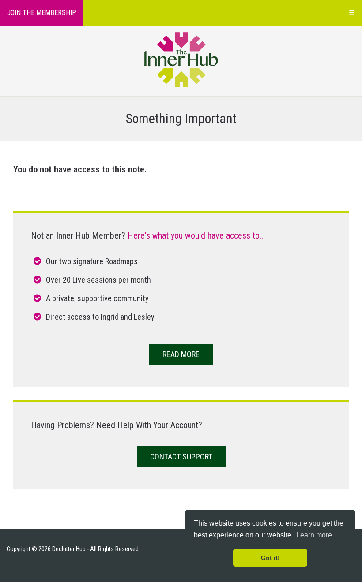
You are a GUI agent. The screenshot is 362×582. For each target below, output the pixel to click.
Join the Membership (41, 12)
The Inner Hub (181, 59)
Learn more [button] (314, 535)
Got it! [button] (270, 557)
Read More (181, 354)
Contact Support (181, 456)
